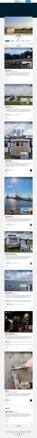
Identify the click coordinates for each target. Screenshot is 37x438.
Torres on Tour (9, 114)
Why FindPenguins (22, 431)
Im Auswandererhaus (10, 333)
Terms (10, 432)
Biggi (8, 341)
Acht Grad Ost (8, 160)
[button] (32, 1)
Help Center (24, 432)
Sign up (28, 1)
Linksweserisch (8, 292)
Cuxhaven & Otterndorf (10, 254)
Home (14, 431)
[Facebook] (19, 434)
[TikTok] (21, 434)
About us (17, 431)
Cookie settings (19, 432)
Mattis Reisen (9, 49)
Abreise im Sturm (9, 411)
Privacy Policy (13, 432)
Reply (10, 115)
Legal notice (29, 432)
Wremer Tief (8, 106)
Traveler (8, 224)
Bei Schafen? (8, 70)
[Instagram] (17, 434)
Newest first (31, 43)
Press (7, 432)
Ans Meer (18, 36)
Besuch (7, 390)
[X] (23, 434)
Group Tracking (28, 431)
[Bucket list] (31, 41)
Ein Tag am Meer (9, 216)
